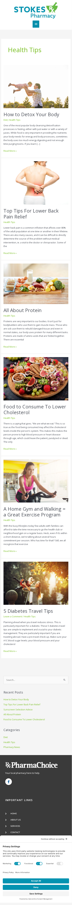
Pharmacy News (11, 747)
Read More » (10, 150)
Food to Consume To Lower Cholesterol (34, 409)
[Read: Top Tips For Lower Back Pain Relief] (36, 182)
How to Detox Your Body (31, 114)
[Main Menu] (36, 24)
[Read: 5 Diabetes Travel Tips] (36, 582)
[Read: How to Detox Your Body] (36, 86)
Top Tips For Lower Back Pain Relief (31, 214)
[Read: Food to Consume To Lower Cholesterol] (36, 378)
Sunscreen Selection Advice (18, 709)
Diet (5, 119)
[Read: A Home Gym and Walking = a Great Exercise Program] (36, 480)
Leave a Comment (12, 616)
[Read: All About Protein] (36, 283)
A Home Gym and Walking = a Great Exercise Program (34, 512)
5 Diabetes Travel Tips (28, 611)
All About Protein (22, 310)
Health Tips (14, 119)
